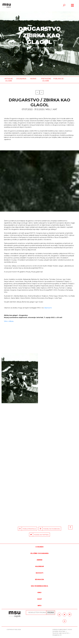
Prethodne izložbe (45, 80)
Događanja (21, 79)
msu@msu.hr (57, 635)
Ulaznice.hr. (48, 308)
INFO (39, 605)
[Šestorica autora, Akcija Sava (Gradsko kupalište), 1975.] (20, 378)
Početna (28, 47)
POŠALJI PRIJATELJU (29, 529)
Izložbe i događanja (39, 553)
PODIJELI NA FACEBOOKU (51, 529)
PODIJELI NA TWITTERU (41, 534)
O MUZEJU (39, 547)
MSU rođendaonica (39, 586)
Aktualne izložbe (9, 80)
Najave (33, 79)
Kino (39, 592)
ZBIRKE (39, 560)
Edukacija (39, 579)
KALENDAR (39, 566)
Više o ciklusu (9, 321)
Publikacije (58, 79)
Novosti (39, 573)
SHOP (39, 599)
